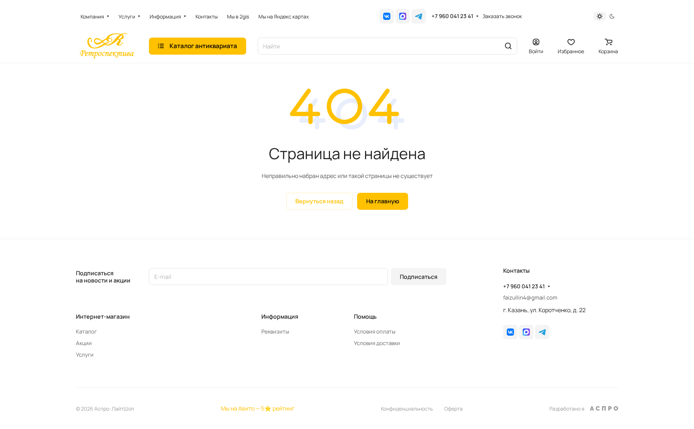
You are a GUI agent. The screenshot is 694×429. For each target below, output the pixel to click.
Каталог (86, 331)
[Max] (402, 16)
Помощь (365, 316)
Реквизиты (275, 331)
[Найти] (508, 46)
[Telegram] (418, 16)
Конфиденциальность (407, 408)
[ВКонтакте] (387, 16)
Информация (279, 316)
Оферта (453, 408)
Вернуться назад (319, 201)
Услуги (85, 354)
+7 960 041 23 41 (452, 16)
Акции (84, 343)
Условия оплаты (374, 331)
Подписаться (418, 277)
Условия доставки (377, 343)
